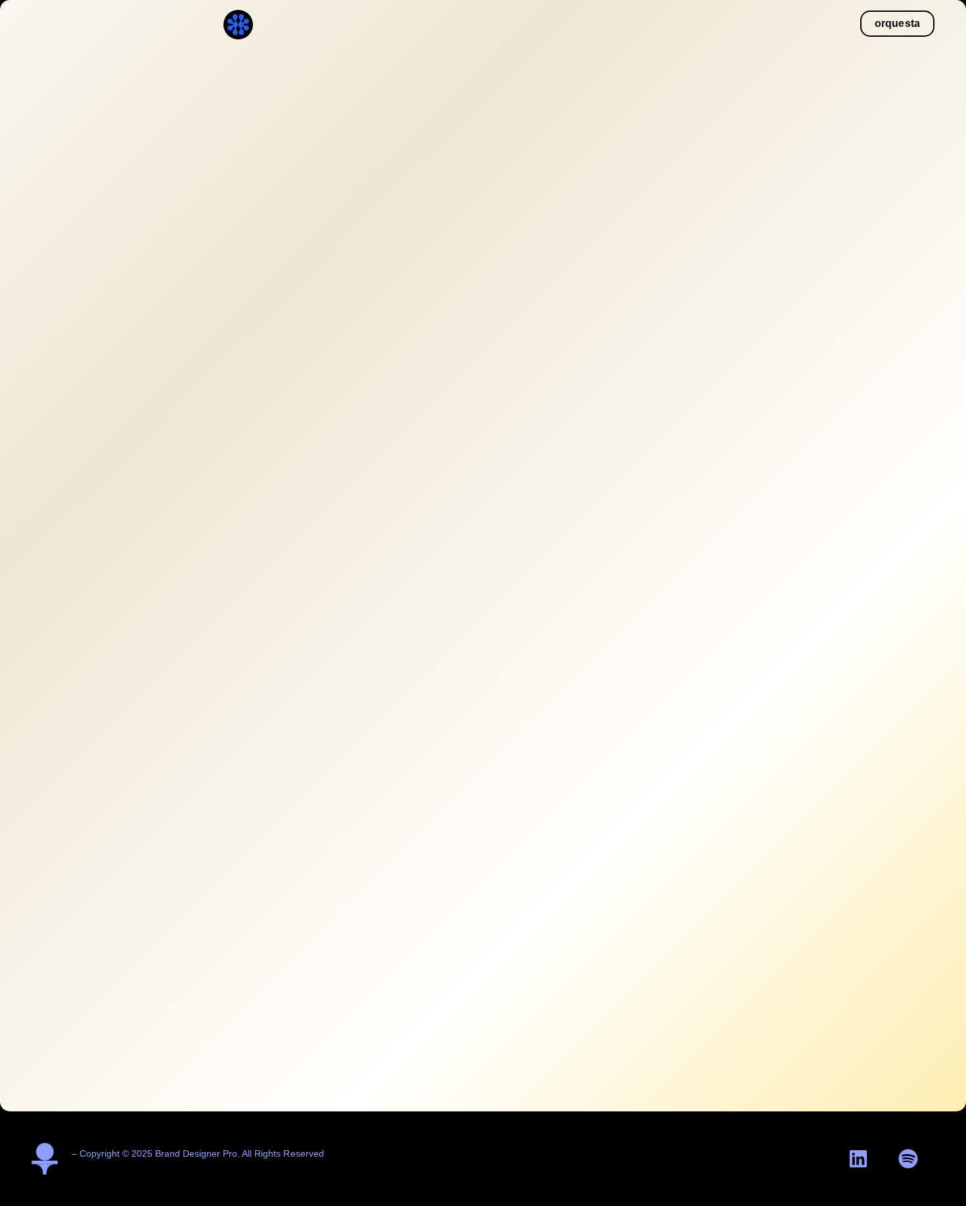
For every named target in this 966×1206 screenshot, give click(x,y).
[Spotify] (908, 1158)
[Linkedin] (858, 1158)
